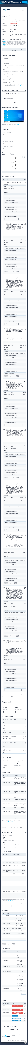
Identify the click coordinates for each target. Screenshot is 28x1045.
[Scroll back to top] (25, 1042)
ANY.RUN (4, 41)
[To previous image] (3, 116)
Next (17, 271)
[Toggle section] (25, 16)
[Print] (23, 11)
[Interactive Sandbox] (6, 9)
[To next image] (25, 116)
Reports (13, 1040)
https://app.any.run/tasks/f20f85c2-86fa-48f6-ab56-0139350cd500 (18, 21)
